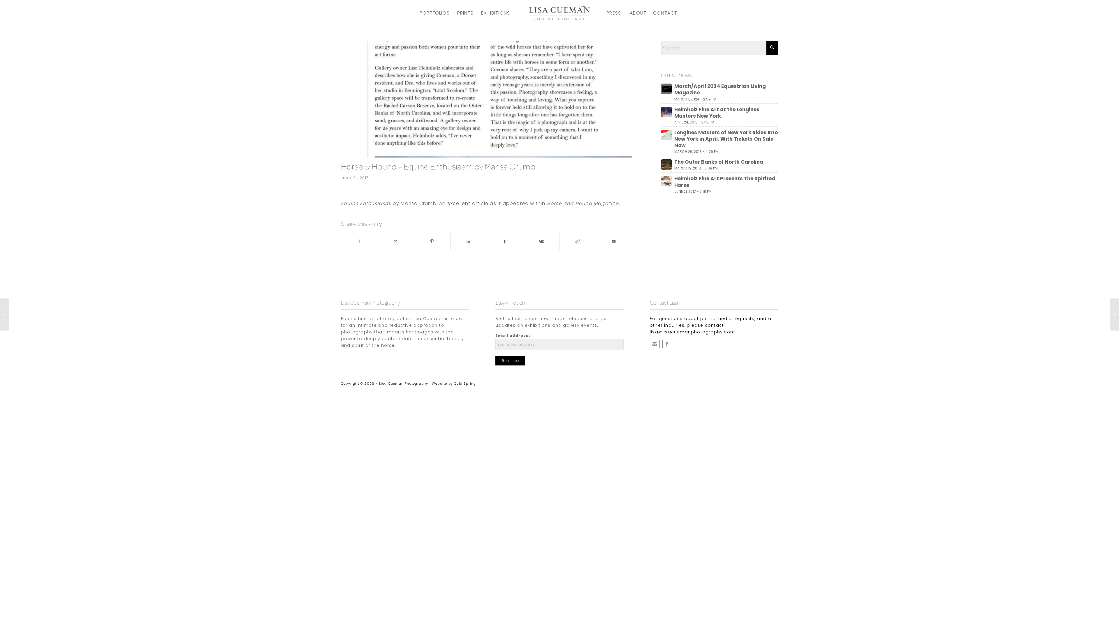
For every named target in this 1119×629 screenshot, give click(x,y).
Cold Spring (465, 383)
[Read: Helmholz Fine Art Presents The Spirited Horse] (666, 181)
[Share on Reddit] (578, 241)
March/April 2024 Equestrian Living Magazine (720, 89)
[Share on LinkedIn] (469, 241)
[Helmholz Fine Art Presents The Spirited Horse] (4, 314)
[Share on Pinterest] (432, 241)
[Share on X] (396, 241)
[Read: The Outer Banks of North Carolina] (666, 164)
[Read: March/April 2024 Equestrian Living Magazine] (666, 89)
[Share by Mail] (614, 241)
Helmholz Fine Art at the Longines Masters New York (716, 112)
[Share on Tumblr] (505, 241)
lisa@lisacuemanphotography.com (692, 332)
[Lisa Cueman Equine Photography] (655, 344)
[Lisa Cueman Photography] (667, 344)
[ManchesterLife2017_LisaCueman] (486, 99)
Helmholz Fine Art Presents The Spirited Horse (724, 181)
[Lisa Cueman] (559, 13)
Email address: (512, 335)
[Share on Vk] (541, 241)
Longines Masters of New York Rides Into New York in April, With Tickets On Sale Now (726, 139)
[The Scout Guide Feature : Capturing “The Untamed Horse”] (1114, 314)
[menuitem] (434, 13)
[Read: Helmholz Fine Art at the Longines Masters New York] (666, 112)
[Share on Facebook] (359, 241)
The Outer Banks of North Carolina (718, 161)
